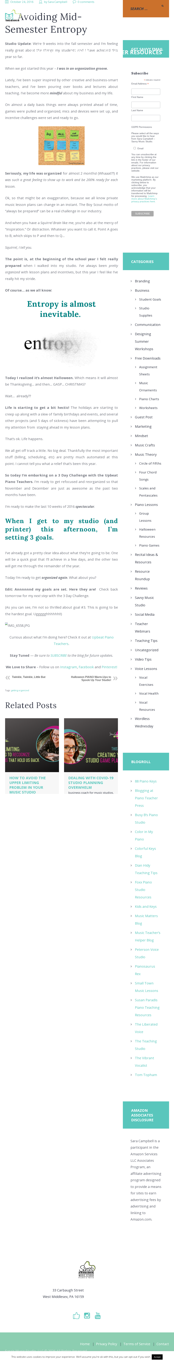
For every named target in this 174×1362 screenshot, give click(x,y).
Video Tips (143, 659)
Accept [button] (157, 1356)
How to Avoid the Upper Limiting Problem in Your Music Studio (27, 785)
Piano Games (149, 545)
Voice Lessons (146, 668)
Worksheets (148, 408)
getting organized (20, 690)
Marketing (143, 426)
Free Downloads (148, 358)
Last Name (137, 110)
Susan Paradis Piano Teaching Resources (147, 1007)
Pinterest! (109, 667)
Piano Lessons (146, 504)
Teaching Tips (146, 640)
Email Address (140, 83)
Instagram (68, 667)
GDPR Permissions (141, 127)
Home (85, 1344)
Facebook (86, 667)
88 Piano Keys (146, 781)
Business (142, 290)
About (79, 52)
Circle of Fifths (150, 463)
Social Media (144, 614)
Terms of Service (136, 1344)
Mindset (141, 435)
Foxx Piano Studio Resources (143, 889)
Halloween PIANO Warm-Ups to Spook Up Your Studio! (91, 679)
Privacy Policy (106, 1344)
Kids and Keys (146, 906)
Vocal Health (149, 693)
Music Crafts (145, 445)
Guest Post (144, 417)
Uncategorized (146, 650)
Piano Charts (149, 399)
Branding (142, 281)
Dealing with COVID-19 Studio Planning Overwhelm (90, 782)
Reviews (141, 588)
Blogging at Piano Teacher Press (146, 798)
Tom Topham (146, 1074)
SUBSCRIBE (58, 655)
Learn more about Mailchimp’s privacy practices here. (144, 199)
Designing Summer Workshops (144, 341)
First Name (137, 97)
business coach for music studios (90, 793)
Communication (148, 324)
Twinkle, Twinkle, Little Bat (28, 677)
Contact (162, 1344)
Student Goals (150, 299)
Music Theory (146, 454)
